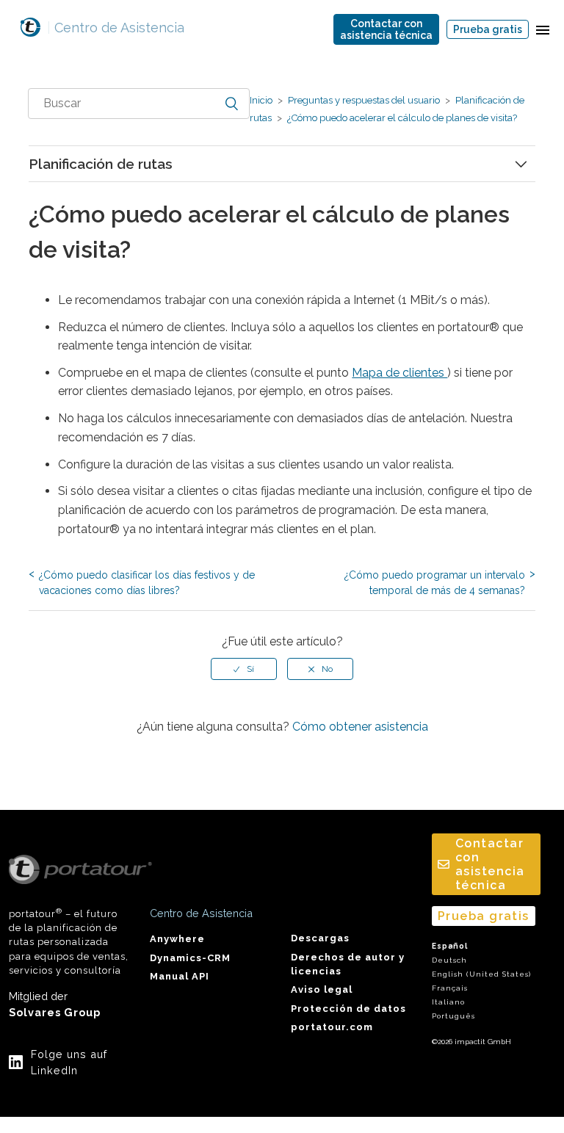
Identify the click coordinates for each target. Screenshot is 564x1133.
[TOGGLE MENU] (542, 29)
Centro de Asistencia (115, 27)
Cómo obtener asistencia (360, 727)
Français (450, 988)
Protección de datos (348, 1008)
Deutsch (449, 960)
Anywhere (177, 938)
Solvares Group (55, 1012)
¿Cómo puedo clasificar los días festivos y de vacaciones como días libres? (147, 582)
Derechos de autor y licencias (348, 964)
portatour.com (332, 1026)
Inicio (261, 100)
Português (453, 1016)
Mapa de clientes (399, 373)
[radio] (244, 669)
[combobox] (139, 103)
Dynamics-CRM (190, 957)
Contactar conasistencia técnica (386, 29)
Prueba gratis (487, 29)
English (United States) (481, 974)
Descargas (320, 938)
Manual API (179, 976)
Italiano (448, 1002)
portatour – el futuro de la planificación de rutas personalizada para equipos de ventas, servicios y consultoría (69, 942)
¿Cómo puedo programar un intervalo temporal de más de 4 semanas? (434, 582)
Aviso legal (321, 989)
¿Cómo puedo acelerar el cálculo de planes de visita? (401, 117)
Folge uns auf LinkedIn (69, 1062)
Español (450, 946)
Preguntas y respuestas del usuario (364, 100)
